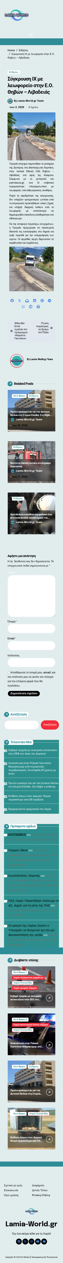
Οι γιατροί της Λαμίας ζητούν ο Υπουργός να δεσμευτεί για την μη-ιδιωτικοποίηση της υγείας (31, 930)
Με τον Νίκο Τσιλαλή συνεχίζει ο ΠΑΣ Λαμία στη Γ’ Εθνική (33, 910)
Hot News (19, 396)
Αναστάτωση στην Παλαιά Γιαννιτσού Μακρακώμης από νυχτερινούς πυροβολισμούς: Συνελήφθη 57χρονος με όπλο (32, 768)
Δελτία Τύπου (39, 1190)
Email (12, 638)
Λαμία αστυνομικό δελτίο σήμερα (30, 1025)
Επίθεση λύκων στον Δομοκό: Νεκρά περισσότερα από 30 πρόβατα (29, 798)
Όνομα (12, 621)
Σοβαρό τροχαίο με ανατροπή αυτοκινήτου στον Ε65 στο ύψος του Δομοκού (32, 752)
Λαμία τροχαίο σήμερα (25, 988)
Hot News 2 (20, 1020)
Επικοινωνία (11, 1190)
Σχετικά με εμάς (13, 1185)
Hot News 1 (20, 972)
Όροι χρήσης (11, 1195)
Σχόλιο (12, 572)
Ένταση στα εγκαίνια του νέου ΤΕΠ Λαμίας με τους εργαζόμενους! (33, 940)
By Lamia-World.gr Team (29, 101)
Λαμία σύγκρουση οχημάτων (28, 978)
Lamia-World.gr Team (41, 359)
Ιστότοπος (14, 655)
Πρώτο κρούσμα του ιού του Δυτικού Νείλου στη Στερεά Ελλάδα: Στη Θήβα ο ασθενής (31, 415)
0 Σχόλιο (33, 107)
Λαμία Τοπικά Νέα (22, 983)
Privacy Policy (41, 1195)
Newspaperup (38, 1257)
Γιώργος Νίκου (18, 850)
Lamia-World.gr (31, 1224)
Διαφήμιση (38, 1185)
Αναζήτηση (18, 714)
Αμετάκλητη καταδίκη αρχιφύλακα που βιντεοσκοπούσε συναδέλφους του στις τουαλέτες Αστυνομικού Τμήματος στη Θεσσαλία (31, 519)
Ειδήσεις (13, 72)
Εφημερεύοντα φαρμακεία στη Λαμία (29, 809)
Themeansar (52, 1257)
